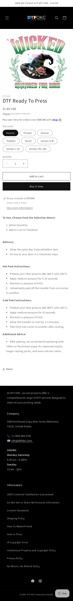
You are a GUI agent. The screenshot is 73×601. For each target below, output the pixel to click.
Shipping (6, 113)
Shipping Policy (16, 518)
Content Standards (18, 510)
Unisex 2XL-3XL (38, 148)
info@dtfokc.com (22, 440)
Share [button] (9, 369)
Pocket (28, 133)
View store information (20, 207)
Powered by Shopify (44, 594)
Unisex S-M (47, 140)
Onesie (45, 133)
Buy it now (36, 186)
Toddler (11, 140)
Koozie (10, 133)
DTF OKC (31, 594)
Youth (28, 140)
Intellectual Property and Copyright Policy (31, 550)
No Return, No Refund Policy (23, 566)
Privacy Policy (15, 558)
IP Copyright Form (17, 542)
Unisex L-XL (13, 148)
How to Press (14, 534)
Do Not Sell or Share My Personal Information (33, 502)
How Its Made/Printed (19, 526)
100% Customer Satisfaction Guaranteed (30, 494)
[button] (7, 18)
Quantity (7, 156)
